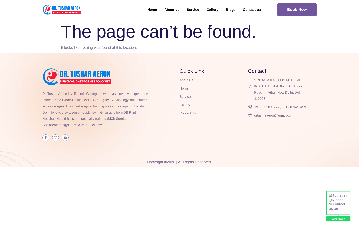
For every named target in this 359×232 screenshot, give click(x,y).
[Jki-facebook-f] (45, 137)
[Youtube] (65, 137)
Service (193, 10)
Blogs (230, 10)
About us (171, 10)
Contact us (252, 10)
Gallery (212, 10)
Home (152, 10)
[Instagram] (55, 137)
